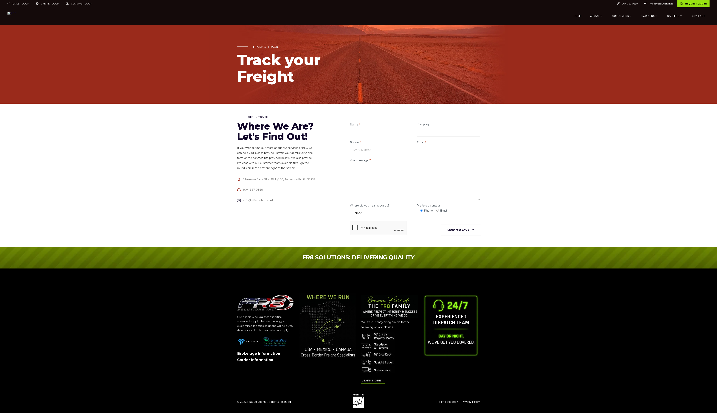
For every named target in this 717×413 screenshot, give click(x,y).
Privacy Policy (471, 401)
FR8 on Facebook (446, 401)
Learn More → (373, 380)
